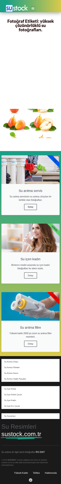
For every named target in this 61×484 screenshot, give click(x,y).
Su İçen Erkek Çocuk (13, 395)
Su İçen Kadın (10, 400)
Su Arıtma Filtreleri (12, 367)
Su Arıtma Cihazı (11, 362)
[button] (32, 8)
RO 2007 (40, 452)
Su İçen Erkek (10, 389)
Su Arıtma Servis (11, 373)
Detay (30, 207)
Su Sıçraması (10, 416)
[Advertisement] (30, 71)
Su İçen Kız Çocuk (12, 406)
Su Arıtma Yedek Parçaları (15, 379)
